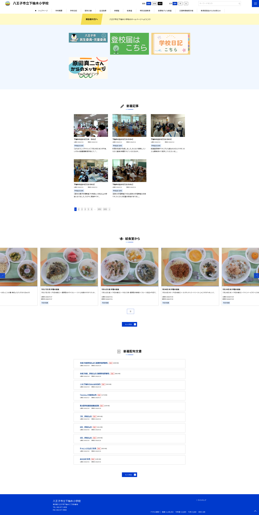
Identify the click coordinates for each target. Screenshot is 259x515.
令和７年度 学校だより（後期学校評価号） (95, 373)
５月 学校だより (86, 437)
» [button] (109, 209)
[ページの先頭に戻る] (255, 511)
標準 (174, 3)
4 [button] (85, 209)
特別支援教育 (145, 10)
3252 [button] (99, 209)
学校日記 (73, 10)
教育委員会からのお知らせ (211, 10)
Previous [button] (2, 275)
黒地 (160, 3)
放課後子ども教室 (165, 10)
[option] (129, 276)
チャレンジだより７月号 (88, 448)
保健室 (116, 10)
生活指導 (102, 10)
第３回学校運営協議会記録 (89, 405)
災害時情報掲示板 (186, 10)
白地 (154, 3)
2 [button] (78, 209)
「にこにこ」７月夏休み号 (88, 395)
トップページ (43, 10)
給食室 (129, 10)
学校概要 (58, 10)
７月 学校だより (86, 416)
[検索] (239, 3)
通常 (148, 3)
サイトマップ (202, 500)
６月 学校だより (86, 427)
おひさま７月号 (85, 459)
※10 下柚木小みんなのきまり (90, 384)
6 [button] (91, 209)
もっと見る (128, 324)
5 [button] (88, 209)
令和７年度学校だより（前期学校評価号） (94, 363)
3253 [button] (105, 209)
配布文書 (88, 10)
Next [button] (256, 275)
